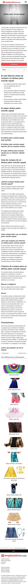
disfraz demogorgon (5, 567)
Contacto (3, 563)
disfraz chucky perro (5, 568)
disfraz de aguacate (5, 570)
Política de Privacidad (5, 560)
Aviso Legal (3, 562)
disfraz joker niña (22, 353)
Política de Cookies (5, 558)
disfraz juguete (5, 353)
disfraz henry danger (5, 571)
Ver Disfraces (14, 64)
